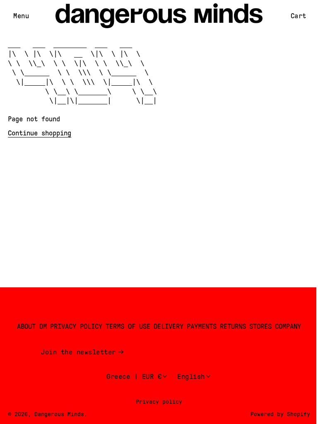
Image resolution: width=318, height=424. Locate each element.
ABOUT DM (32, 326)
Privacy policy (159, 401)
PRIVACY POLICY (76, 326)
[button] (21, 16)
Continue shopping (39, 133)
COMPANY (288, 326)
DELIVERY (168, 326)
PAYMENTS (202, 326)
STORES (260, 326)
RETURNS (233, 326)
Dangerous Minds (59, 414)
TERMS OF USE (128, 326)
